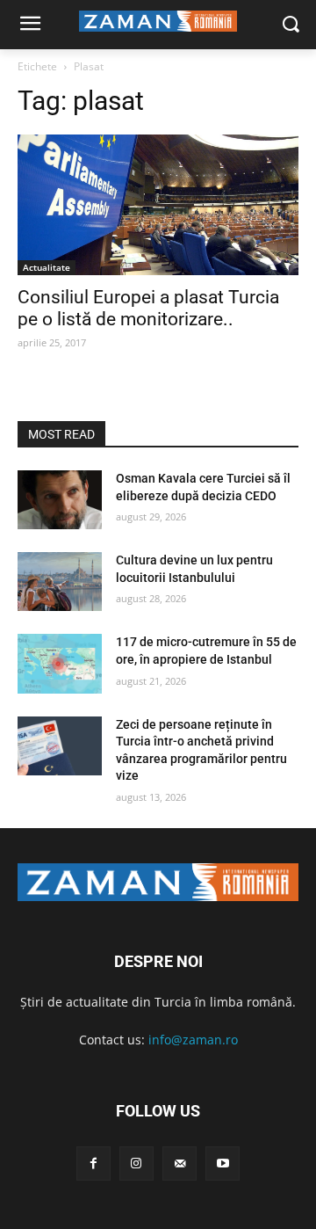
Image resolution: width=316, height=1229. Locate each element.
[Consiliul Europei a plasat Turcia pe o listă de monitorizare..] (158, 205)
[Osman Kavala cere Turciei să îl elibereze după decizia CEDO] (60, 499)
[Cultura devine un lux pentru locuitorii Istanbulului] (60, 581)
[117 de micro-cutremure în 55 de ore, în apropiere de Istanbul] (60, 663)
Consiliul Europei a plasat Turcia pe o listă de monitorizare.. (148, 308)
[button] (290, 25)
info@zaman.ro (193, 1039)
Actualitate (46, 267)
